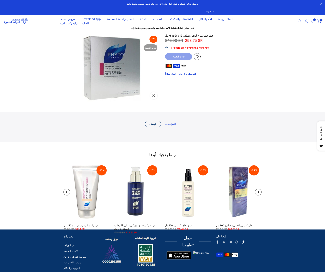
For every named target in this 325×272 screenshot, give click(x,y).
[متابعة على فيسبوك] (217, 242)
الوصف (153, 123)
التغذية (143, 19)
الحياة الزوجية (225, 19)
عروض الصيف (68, 19)
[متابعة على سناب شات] (236, 242)
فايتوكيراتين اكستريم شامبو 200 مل (234, 225)
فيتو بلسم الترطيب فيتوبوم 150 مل (80, 225)
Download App (91, 19)
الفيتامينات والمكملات (180, 19)
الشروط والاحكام (72, 268)
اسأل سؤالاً (170, 73)
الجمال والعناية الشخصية (120, 19)
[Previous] (66, 192)
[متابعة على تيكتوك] (243, 242)
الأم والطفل (205, 19)
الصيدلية (157, 19)
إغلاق (4, 3)
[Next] (258, 192)
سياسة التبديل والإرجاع (74, 256)
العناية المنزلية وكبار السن (74, 23)
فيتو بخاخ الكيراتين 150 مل (178, 225)
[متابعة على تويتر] (223, 242)
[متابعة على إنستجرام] (230, 242)
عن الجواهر (69, 245)
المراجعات (170, 123)
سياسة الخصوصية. (72, 262)
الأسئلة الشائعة (70, 251)
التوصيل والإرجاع (187, 73)
